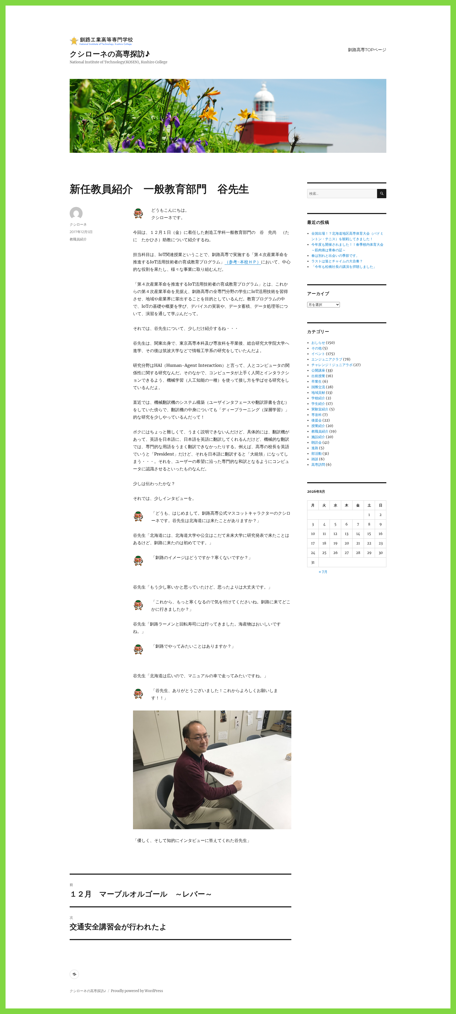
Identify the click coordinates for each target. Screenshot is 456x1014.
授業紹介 (318, 426)
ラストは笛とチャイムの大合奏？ (337, 261)
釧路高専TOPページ (367, 49)
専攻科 (316, 415)
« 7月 (323, 572)
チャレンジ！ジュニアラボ (332, 365)
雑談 (314, 459)
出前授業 (318, 376)
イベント (318, 354)
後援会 (316, 420)
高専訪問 (318, 464)
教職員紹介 (78, 239)
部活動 (316, 453)
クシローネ (78, 224)
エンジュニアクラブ (326, 359)
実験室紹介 (320, 409)
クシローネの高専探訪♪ (110, 53)
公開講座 (318, 370)
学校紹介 (318, 398)
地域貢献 (318, 392)
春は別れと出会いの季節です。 (335, 255)
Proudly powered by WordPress (137, 991)
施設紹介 (318, 437)
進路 (314, 448)
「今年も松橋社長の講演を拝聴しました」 (344, 266)
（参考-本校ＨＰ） (243, 261)
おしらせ (318, 342)
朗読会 (316, 442)
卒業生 (316, 381)
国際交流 (318, 387)
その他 (316, 348)
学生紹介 (318, 403)
